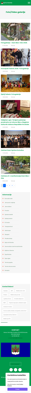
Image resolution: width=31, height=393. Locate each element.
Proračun (7, 210)
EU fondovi (7, 222)
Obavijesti (7, 234)
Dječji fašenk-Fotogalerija (11, 94)
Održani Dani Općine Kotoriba (12, 150)
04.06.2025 (5, 181)
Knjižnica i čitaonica (9, 250)
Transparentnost (9, 226)
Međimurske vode (20, 290)
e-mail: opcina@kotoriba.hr (15, 338)
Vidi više (13, 45)
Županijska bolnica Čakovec (9, 314)
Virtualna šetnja (8, 238)
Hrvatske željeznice (18, 298)
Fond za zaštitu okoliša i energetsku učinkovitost (14, 310)
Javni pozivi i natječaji (10, 202)
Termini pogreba (8, 262)
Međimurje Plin (7, 318)
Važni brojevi (8, 230)
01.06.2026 (5, 45)
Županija (5, 290)
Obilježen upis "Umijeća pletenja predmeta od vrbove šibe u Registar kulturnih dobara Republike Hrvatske (15, 122)
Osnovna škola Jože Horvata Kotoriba (13, 246)
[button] (29, 3)
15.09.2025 (5, 153)
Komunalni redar (8, 198)
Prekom (5, 294)
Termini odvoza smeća (10, 266)
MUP (4, 302)
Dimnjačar (7, 270)
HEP (12, 290)
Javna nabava (8, 206)
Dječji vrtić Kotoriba (9, 242)
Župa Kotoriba (8, 254)
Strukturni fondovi (7, 306)
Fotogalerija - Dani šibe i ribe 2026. (14, 43)
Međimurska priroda (15, 294)
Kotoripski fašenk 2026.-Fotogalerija (15, 68)
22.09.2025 (5, 127)
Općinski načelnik (9, 214)
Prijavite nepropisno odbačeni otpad (17, 302)
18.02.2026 (5, 71)
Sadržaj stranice (8, 218)
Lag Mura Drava (7, 298)
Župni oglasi (7, 258)
